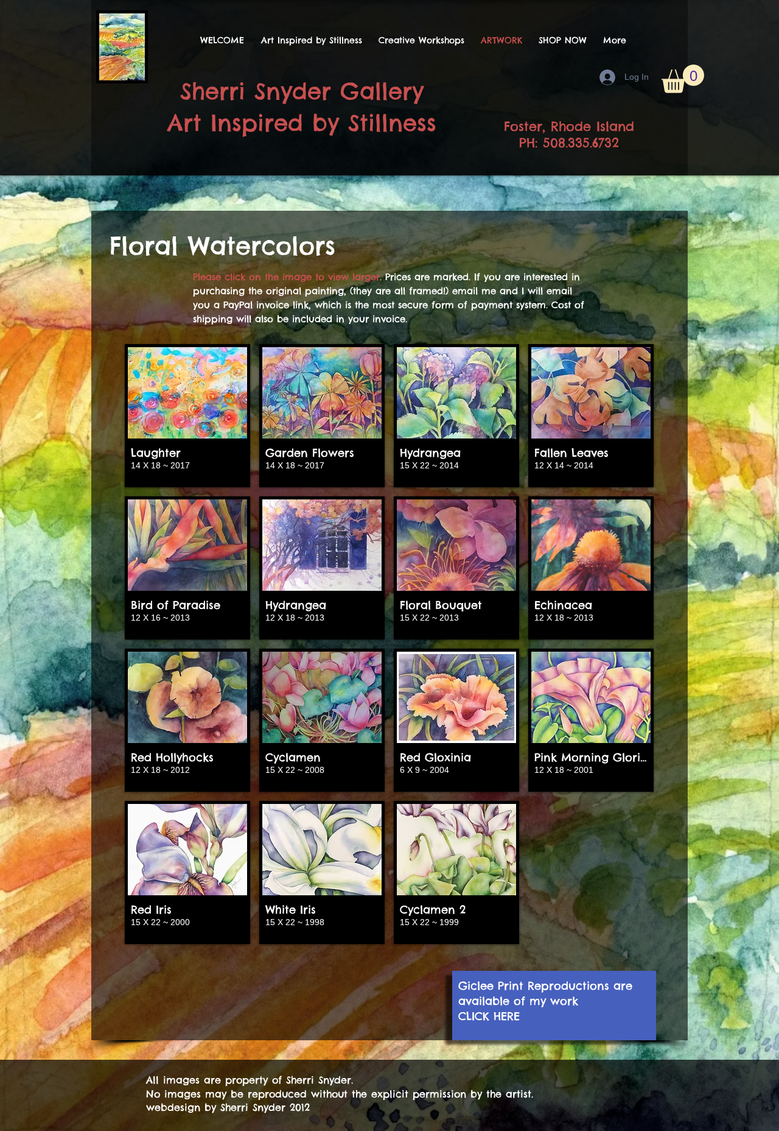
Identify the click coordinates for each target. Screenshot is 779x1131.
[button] (683, 79)
